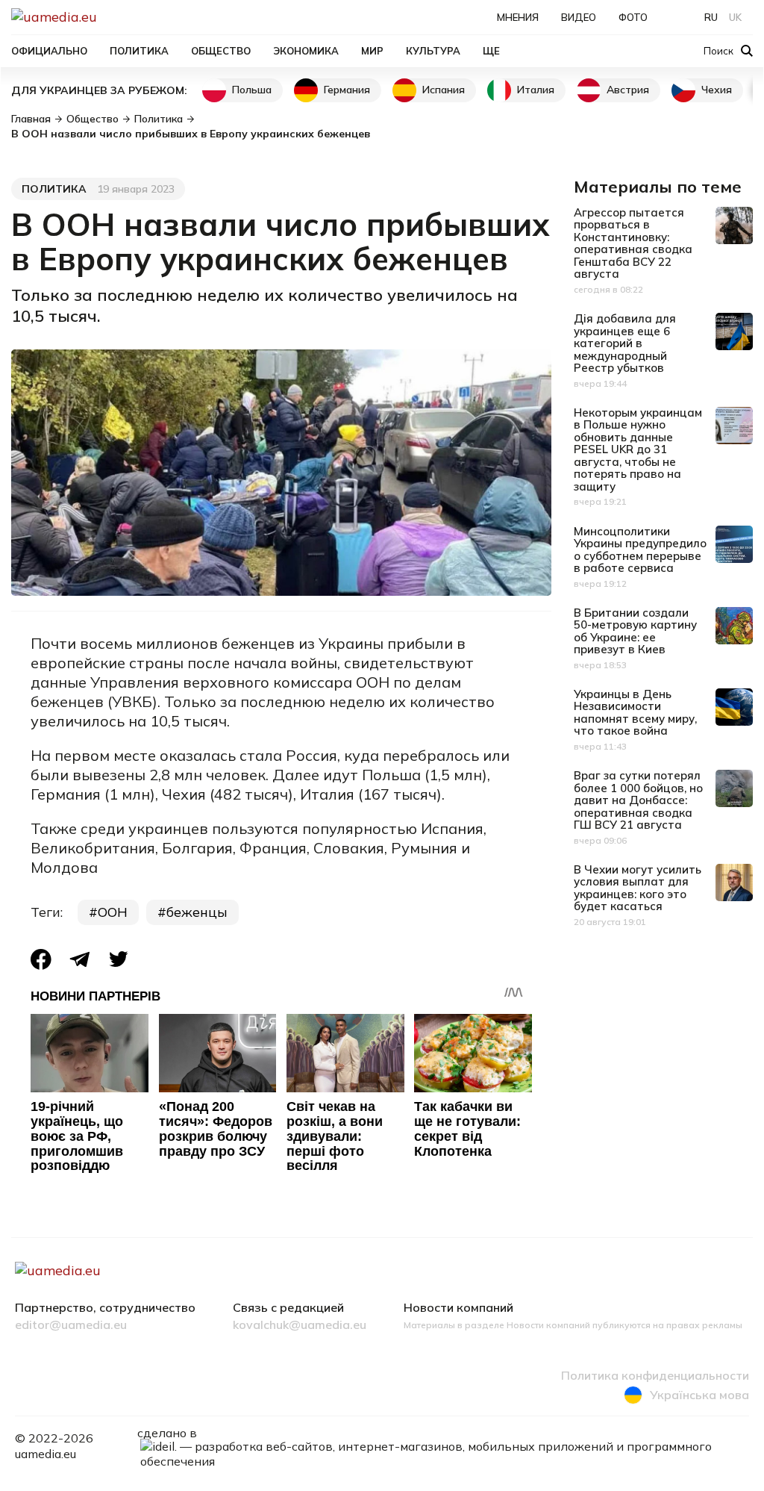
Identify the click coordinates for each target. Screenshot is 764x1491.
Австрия (628, 89)
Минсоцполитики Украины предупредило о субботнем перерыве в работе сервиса (640, 550)
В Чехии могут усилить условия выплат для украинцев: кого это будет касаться (637, 888)
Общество (221, 51)
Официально (49, 51)
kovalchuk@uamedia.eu (299, 1325)
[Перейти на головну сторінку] (105, 16)
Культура (433, 51)
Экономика (306, 51)
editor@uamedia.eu (71, 1325)
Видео (578, 17)
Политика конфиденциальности (655, 1376)
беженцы (197, 912)
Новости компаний (458, 1308)
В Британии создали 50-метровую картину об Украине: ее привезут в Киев (635, 631)
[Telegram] (80, 959)
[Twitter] (119, 959)
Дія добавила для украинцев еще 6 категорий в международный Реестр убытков (625, 343)
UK (735, 17)
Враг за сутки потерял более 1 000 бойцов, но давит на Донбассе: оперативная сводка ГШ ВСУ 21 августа (638, 800)
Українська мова (699, 1394)
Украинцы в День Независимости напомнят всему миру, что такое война (635, 712)
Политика (139, 51)
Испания (443, 89)
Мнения (518, 17)
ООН (113, 912)
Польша (252, 89)
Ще (491, 51)
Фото (633, 17)
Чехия (716, 89)
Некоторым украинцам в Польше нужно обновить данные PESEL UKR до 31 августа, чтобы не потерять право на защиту (638, 449)
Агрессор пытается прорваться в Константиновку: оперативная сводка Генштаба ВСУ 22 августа (633, 243)
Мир (372, 51)
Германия (347, 89)
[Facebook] (41, 959)
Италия (535, 89)
